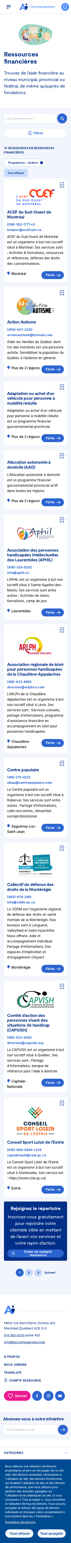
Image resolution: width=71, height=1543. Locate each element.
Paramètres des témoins (20, 1522)
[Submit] (62, 118)
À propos (12, 1356)
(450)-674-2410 (19, 897)
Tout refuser (20, 1533)
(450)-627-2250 (20, 330)
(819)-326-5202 (19, 567)
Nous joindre (15, 1364)
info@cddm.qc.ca (21, 902)
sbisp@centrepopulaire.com (29, 783)
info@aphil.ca (18, 573)
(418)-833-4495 (19, 682)
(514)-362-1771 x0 (21, 224)
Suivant (50, 1272)
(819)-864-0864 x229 (24, 1150)
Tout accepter (51, 1533)
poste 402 (22, 1335)
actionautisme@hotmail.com (29, 335)
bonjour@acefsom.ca (24, 230)
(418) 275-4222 (19, 777)
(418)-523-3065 (19, 1037)
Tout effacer (15, 173)
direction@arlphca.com (25, 687)
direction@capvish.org (25, 1043)
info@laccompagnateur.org (24, 1342)
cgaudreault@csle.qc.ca (26, 1155)
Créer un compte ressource (38, 1253)
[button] (8, 7)
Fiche (50, 275)
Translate (13, 1372)
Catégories (13, 1452)
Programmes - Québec (23, 162)
